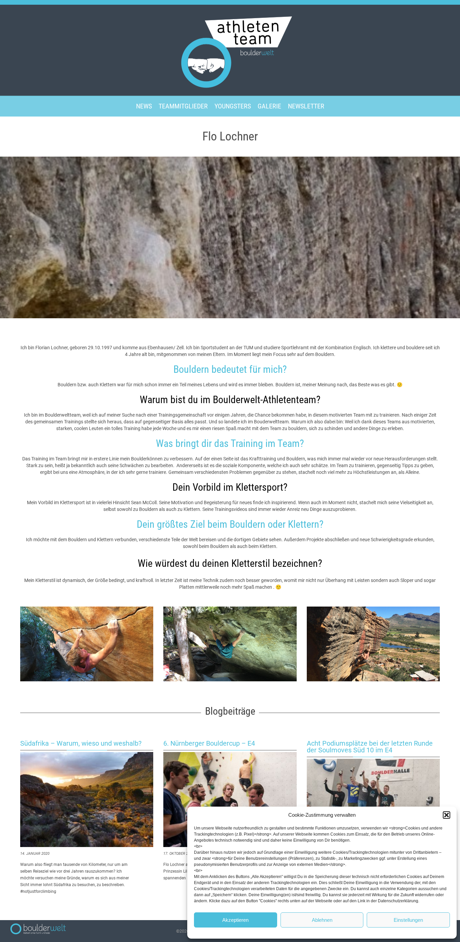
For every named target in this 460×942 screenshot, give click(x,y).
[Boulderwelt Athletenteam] (230, 49)
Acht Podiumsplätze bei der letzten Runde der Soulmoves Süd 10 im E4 (370, 746)
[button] (446, 815)
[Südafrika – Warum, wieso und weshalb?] (86, 799)
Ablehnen (322, 920)
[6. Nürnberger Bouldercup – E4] (229, 799)
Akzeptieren (235, 920)
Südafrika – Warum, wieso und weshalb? (80, 743)
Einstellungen (408, 920)
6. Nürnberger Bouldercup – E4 (209, 743)
